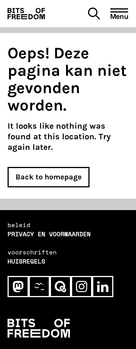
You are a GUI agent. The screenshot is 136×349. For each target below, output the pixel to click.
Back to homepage (48, 177)
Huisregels (26, 261)
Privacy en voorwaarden (49, 234)
